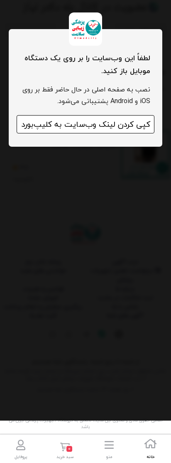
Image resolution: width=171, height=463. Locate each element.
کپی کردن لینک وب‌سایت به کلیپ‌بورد (85, 124)
